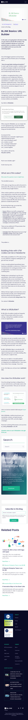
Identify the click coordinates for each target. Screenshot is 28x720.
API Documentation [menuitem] (8, 647)
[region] (14, 113)
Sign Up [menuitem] (16, 626)
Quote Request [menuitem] (18, 629)
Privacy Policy (15, 713)
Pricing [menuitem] (16, 620)
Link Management (6, 24)
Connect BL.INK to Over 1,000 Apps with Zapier (13, 551)
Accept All (18, 116)
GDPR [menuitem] (5, 659)
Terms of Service (8, 713)
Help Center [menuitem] (6, 653)
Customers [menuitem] (17, 650)
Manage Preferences (9, 116)
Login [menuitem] (16, 623)
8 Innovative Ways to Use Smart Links (13, 586)
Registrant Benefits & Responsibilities (14, 714)
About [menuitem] (16, 647)
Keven (16, 24)
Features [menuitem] (16, 617)
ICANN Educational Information (17, 715)
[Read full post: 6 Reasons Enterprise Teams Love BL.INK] (13, 565)
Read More (5, 561)
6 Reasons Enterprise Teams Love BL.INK (12, 569)
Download (11, 488)
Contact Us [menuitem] (17, 664)
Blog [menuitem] (5, 650)
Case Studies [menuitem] (7, 656)
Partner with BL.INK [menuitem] (18, 661)
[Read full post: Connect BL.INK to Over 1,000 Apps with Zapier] (13, 547)
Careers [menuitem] (16, 653)
